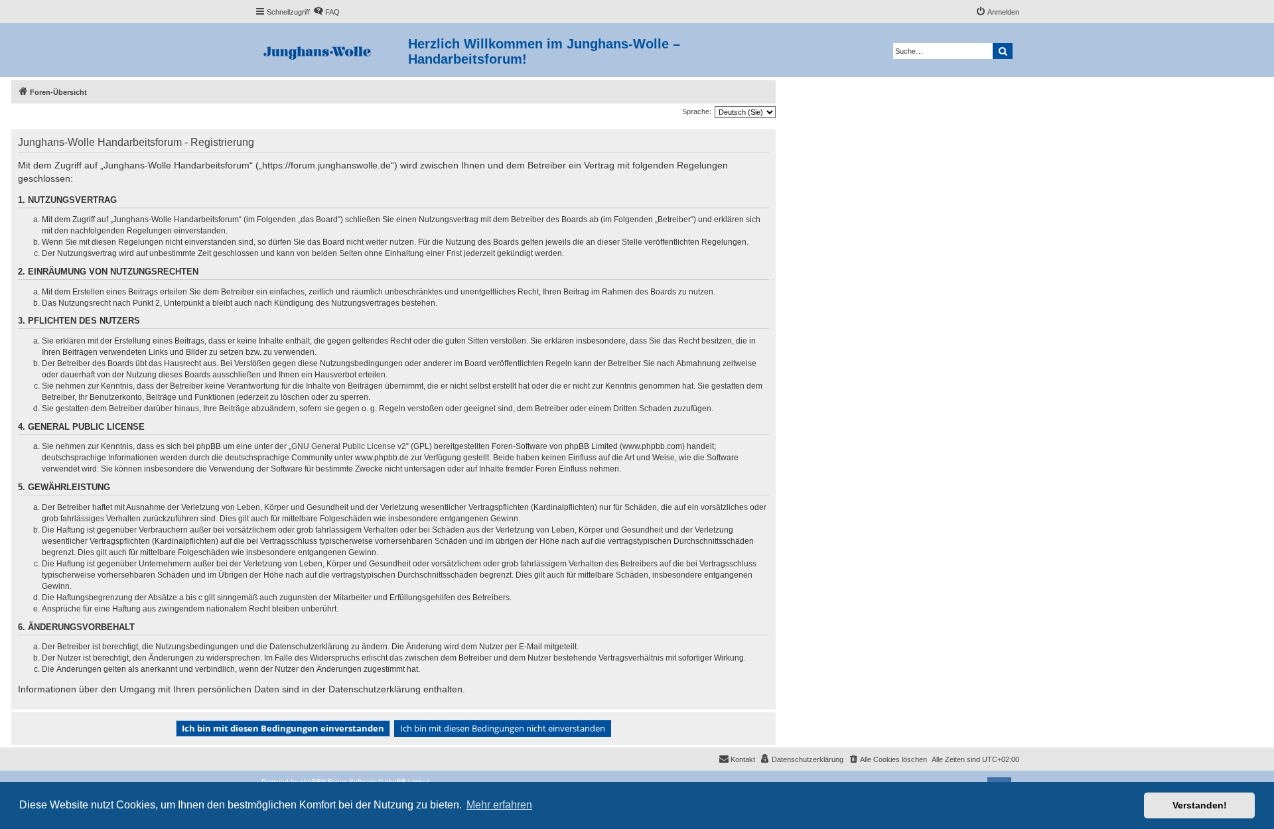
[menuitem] (326, 12)
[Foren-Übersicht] (331, 50)
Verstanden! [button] (1199, 805)
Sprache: (696, 111)
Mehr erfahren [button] (499, 804)
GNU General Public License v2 (348, 446)
